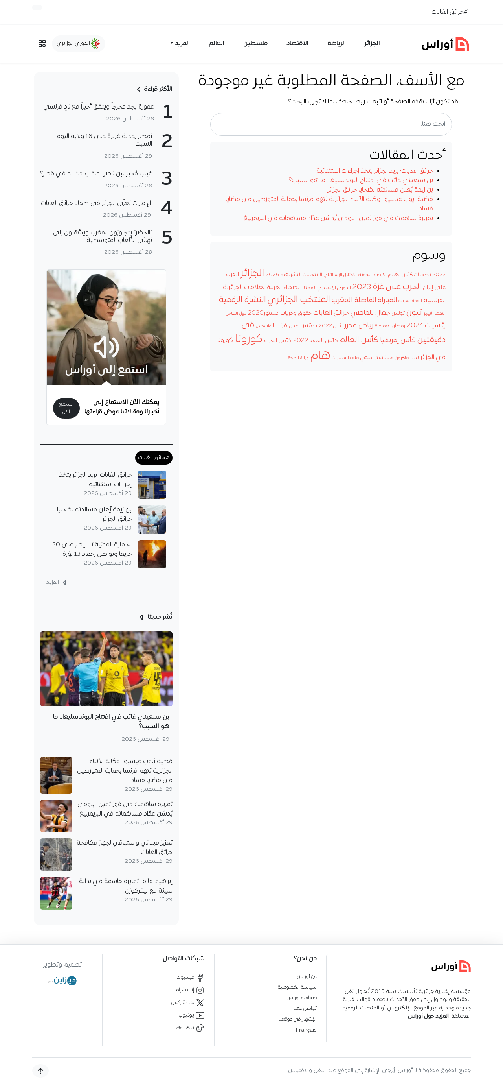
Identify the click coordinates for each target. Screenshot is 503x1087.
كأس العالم (359, 340)
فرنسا (280, 326)
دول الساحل (236, 313)
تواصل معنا (305, 1008)
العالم (216, 44)
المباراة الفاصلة (375, 300)
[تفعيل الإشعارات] (37, 7)
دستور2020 (263, 313)
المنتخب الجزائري (299, 300)
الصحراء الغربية (284, 287)
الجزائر (372, 44)
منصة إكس (183, 1003)
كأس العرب (278, 341)
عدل (294, 326)
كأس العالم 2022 (315, 341)
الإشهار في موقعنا (298, 1019)
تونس (398, 313)
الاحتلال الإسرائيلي (340, 275)
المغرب (342, 300)
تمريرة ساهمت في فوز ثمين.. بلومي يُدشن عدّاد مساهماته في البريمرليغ (338, 218)
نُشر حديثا (159, 617)
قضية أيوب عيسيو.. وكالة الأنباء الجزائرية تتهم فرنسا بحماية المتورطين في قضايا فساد (125, 771)
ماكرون (402, 358)
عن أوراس (307, 977)
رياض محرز (358, 325)
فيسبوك (186, 977)
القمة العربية (410, 301)
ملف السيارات (345, 358)
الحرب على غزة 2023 (386, 287)
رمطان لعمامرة (390, 326)
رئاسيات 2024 (426, 326)
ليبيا (414, 358)
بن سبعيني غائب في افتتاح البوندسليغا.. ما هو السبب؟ (361, 181)
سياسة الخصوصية (297, 987)
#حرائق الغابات (449, 12)
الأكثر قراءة (158, 89)
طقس (308, 325)
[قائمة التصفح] (42, 43)
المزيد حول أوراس (428, 1016)
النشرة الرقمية (242, 300)
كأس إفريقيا (398, 340)
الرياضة (336, 44)
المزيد (53, 582)
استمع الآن (66, 408)
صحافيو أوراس (302, 998)
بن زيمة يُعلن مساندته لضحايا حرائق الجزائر (380, 190)
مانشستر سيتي (376, 358)
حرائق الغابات (331, 313)
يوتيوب (187, 1015)
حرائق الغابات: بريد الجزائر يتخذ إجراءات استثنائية (374, 171)
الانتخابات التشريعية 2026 (294, 275)
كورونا (249, 339)
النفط (440, 313)
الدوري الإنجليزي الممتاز (326, 288)
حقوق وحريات (296, 313)
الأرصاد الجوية (372, 275)
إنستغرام (185, 990)
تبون (414, 312)
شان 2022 (331, 326)
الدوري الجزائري (74, 43)
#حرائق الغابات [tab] (153, 458)
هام (320, 356)
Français (306, 1030)
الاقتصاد (297, 44)
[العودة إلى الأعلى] (40, 1071)
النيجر (428, 313)
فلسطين (255, 44)
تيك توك (185, 1028)
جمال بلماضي (370, 313)
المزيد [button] (182, 44)
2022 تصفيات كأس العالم (417, 275)
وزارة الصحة (298, 358)
